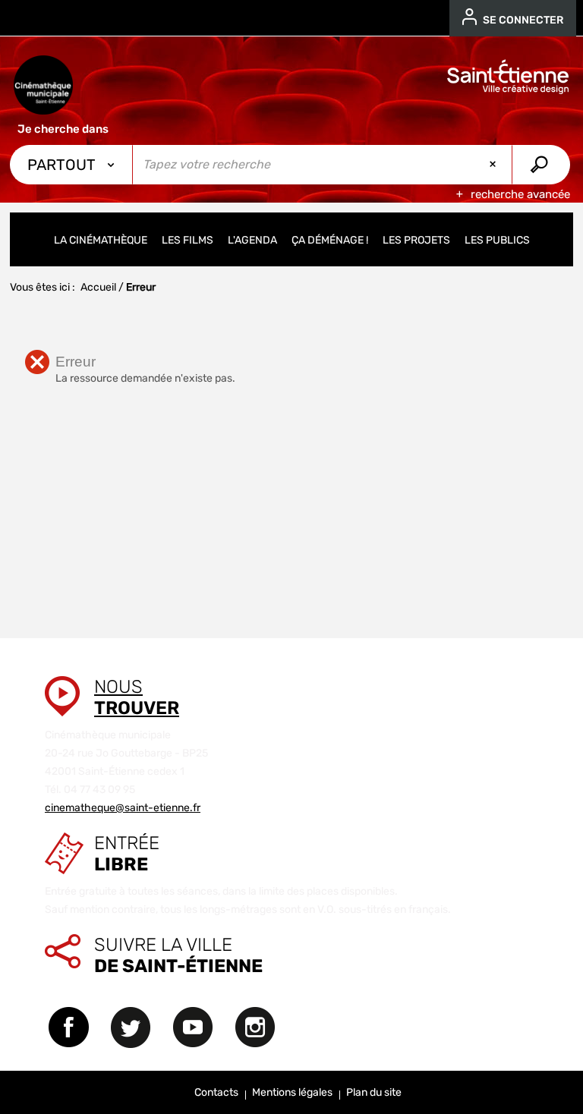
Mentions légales (292, 1092)
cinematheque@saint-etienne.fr (122, 807)
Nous (136, 697)
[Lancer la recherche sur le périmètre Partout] (541, 164)
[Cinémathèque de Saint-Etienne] (43, 85)
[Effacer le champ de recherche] (494, 164)
